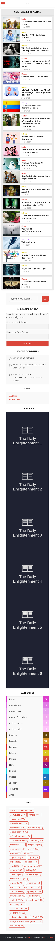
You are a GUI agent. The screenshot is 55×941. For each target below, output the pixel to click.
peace (16, 887)
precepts (34, 891)
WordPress (48, 937)
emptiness (18, 849)
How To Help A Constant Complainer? (32, 138)
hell (15, 866)
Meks (29, 937)
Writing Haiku (28, 242)
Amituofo (18, 814)
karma (17, 870)
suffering (18, 912)
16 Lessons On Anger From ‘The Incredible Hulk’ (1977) (35, 203)
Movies (24, 58)
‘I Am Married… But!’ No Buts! (34, 76)
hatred (32, 861)
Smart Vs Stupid (27, 358)
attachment (19, 823)
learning (17, 874)
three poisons (20, 917)
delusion (18, 844)
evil (33, 849)
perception (33, 887)
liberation (34, 874)
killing (31, 870)
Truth (38, 917)
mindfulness (20, 878)
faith (16, 853)
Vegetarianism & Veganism (26, 921)
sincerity (18, 904)
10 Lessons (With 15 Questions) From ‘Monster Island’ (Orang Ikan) (35, 64)
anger (35, 814)
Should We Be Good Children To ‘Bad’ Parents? (35, 151)
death (37, 840)
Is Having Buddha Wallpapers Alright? (35, 190)
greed (17, 861)
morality (18, 883)
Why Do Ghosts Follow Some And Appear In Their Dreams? (35, 49)
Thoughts (25, 102)
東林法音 (13, 396)
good (34, 857)
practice (18, 891)
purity (35, 895)
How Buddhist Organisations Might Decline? (35, 177)
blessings (18, 827)
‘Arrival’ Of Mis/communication (31, 230)
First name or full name (17, 322)
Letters (24, 32)
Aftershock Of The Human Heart (33, 283)
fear (29, 853)
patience (34, 883)
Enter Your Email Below (17, 332)
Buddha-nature (21, 836)
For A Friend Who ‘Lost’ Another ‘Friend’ (36, 23)
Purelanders (14, 399)
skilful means (20, 908)
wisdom (18, 925)
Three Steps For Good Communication (31, 106)
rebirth (17, 900)
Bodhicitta (36, 827)
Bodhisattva (20, 832)
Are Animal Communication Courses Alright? (35, 217)
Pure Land (19, 895)
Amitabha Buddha (22, 810)
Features (24, 19)
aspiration (18, 819)
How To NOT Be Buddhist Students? (33, 36)
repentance (35, 900)
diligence (35, 844)
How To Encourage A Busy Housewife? (33, 256)
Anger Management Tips (33, 268)
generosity (18, 857)
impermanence (32, 866)
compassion (20, 840)
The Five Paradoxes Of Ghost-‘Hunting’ (32, 164)
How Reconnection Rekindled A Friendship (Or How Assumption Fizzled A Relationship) (35, 122)
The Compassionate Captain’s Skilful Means (27, 377)
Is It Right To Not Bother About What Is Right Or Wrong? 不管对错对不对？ (36, 92)
